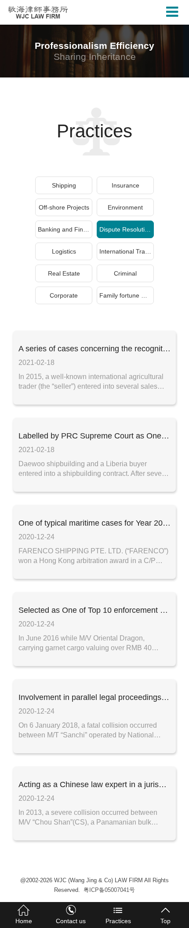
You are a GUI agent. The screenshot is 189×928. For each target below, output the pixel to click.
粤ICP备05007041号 (109, 890)
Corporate (64, 295)
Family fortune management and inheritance (126, 295)
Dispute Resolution (125, 229)
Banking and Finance (65, 229)
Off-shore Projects (64, 207)
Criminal (125, 273)
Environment (125, 207)
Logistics (64, 251)
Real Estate (64, 273)
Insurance (125, 185)
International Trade (125, 251)
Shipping (64, 185)
